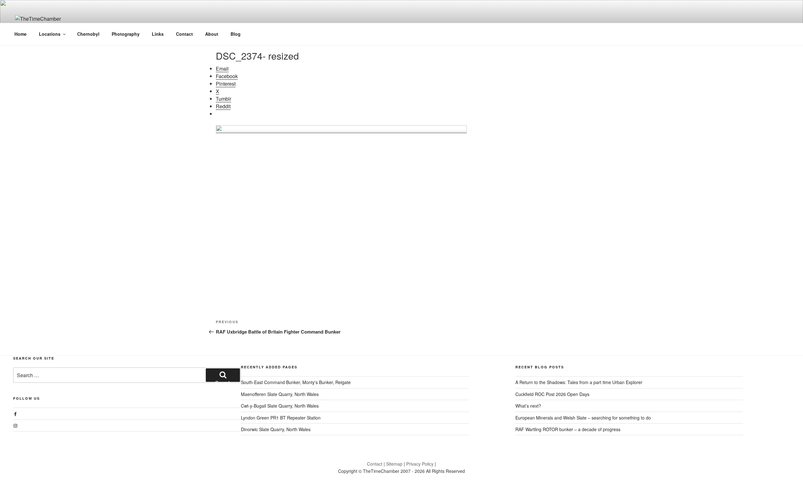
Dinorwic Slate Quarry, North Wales (276, 429)
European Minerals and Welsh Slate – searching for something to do (583, 417)
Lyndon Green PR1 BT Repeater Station (281, 417)
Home (20, 34)
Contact (184, 34)
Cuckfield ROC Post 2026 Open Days (552, 394)
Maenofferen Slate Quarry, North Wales (280, 394)
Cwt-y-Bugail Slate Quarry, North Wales (280, 406)
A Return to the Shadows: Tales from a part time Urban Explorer (578, 382)
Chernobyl (88, 34)
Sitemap (394, 464)
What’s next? (528, 406)
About (211, 34)
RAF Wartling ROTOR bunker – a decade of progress (567, 429)
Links (158, 34)
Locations (50, 34)
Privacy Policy (419, 464)
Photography (126, 34)
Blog (236, 34)
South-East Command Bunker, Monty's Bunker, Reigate (296, 382)
